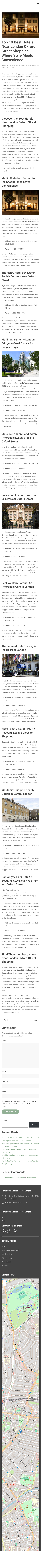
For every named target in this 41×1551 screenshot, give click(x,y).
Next (35, 1020)
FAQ (3, 1246)
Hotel (14, 67)
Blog (3, 1221)
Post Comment (10, 1112)
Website (5, 1091)
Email (5, 1082)
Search (4, 1121)
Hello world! (31, 1177)
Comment (6, 1040)
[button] (38, 4)
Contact (5, 1266)
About (4, 1217)
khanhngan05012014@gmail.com (20, 65)
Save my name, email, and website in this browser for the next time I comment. (19, 1104)
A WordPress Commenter (14, 1177)
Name (5, 1072)
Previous (7, 1020)
